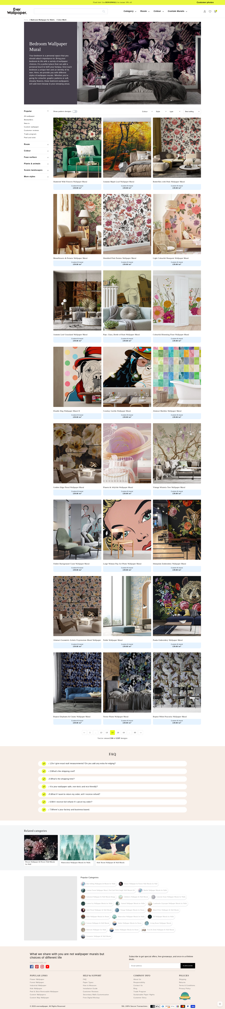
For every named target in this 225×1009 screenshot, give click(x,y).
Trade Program (139, 991)
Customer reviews (31, 130)
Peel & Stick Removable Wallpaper (44, 991)
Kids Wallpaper (36, 988)
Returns (182, 982)
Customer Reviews (90, 991)
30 (135, 732)
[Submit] (104, 11)
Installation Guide (90, 988)
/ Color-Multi (61, 20)
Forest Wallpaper (37, 982)
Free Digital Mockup (91, 998)
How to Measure (89, 985)
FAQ (84, 979)
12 (101, 732)
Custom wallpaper (31, 127)
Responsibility (139, 982)
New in (27, 123)
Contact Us (138, 985)
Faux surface (30, 157)
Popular (28, 111)
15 (118, 732)
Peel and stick (30, 137)
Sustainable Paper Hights (143, 995)
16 (124, 732)
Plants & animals (32, 164)
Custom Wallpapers (38, 995)
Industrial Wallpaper (38, 985)
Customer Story (139, 998)
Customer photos (205, 2)
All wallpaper (29, 116)
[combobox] (71, 11)
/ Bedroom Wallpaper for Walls (42, 20)
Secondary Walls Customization (96, 995)
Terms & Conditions (187, 985)
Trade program (30, 134)
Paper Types (88, 982)
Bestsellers (28, 120)
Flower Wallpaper (37, 979)
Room (27, 144)
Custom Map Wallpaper (39, 998)
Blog (135, 988)
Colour (27, 151)
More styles (29, 177)
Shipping (182, 979)
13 (107, 732)
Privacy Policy (185, 988)
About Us (137, 979)
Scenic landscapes (33, 170)
